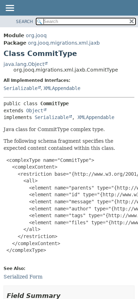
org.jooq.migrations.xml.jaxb (64, 43)
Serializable (21, 88)
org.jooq (36, 35)
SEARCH (24, 21)
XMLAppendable (62, 88)
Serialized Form (23, 277)
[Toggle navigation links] (10, 8)
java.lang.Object (24, 64)
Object (34, 110)
